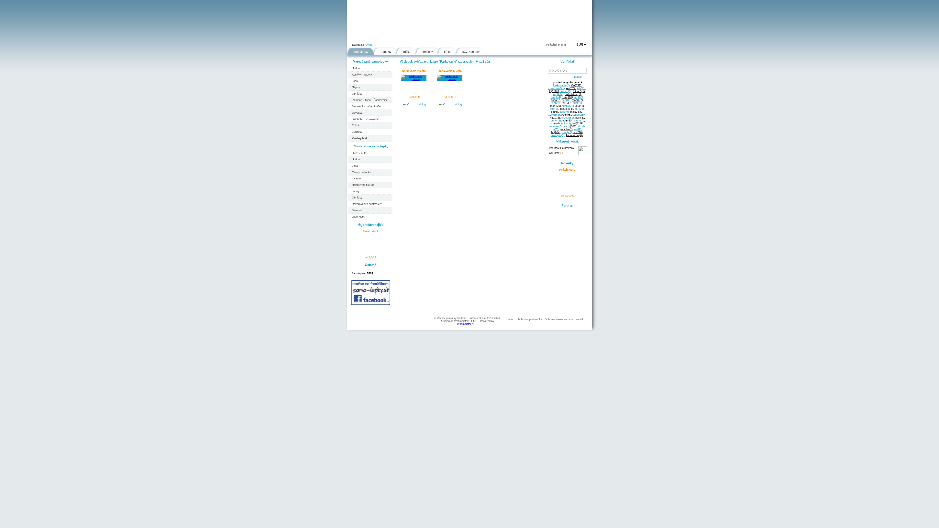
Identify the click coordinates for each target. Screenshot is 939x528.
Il (554, 111)
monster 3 (557, 126)
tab (581, 88)
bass (564, 111)
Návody (431, 37)
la (554, 91)
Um (567, 97)
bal (577, 123)
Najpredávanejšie (370, 225)
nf (577, 129)
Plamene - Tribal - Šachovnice (370, 100)
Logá (355, 80)
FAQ (492, 37)
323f (579, 105)
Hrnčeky (427, 52)
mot (555, 105)
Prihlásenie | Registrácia (572, 37)
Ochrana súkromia (556, 319)
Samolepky (360, 52)
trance (565, 91)
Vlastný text (359, 138)
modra (577, 100)
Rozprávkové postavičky (367, 203)
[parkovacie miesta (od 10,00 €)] (449, 79)
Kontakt (512, 37)
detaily (423, 104)
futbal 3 (579, 91)
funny (568, 105)
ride (577, 102)
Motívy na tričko (361, 172)
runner (555, 120)
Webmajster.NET (467, 323)
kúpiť (406, 104)
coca (555, 100)
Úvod (356, 37)
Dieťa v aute (359, 153)
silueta (567, 117)
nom (567, 120)
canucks (566, 108)
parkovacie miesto (414, 70)
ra (558, 94)
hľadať (577, 76)
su (578, 132)
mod (567, 132)
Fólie (450, 37)
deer (566, 100)
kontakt (580, 319)
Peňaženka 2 (567, 169)
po (579, 108)
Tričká (406, 52)
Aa (571, 88)
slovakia (357, 112)
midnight (558, 135)
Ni (555, 117)
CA (576, 85)
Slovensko (358, 210)
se (556, 102)
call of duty (573, 94)
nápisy (356, 191)
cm (571, 126)
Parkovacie (561, 85)
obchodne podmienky (529, 319)
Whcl (579, 114)
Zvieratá (357, 131)
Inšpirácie (471, 37)
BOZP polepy (471, 52)
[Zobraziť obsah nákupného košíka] (582, 154)
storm (579, 120)
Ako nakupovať (404, 37)
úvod (511, 319)
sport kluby (358, 216)
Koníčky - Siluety (362, 74)
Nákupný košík (567, 141)
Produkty (385, 52)
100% (554, 114)
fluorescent (574, 135)
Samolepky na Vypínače (366, 106)
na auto (356, 178)
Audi (566, 114)
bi (567, 102)
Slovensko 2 (370, 231)
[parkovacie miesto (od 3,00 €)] (413, 79)
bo (555, 132)
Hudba (356, 68)
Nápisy (356, 87)
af (578, 97)
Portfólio (376, 37)
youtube (566, 129)
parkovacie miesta (450, 70)
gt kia (566, 123)
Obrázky (357, 93)
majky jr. (576, 111)
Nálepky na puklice (363, 184)
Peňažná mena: (556, 44)
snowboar (556, 88)
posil (579, 117)
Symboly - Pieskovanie (365, 119)
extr (554, 108)
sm (556, 97)
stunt (555, 123)
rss (571, 319)
